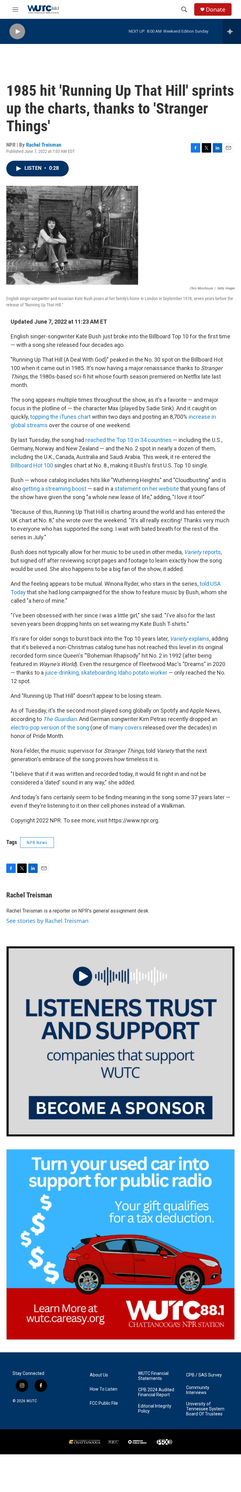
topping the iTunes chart (60, 416)
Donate (215, 9)
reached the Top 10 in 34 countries (128, 440)
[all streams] (231, 31)
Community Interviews (197, 1390)
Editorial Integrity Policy (154, 1409)
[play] (17, 31)
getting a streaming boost (54, 488)
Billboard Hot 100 (32, 465)
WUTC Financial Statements (153, 1376)
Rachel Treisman (43, 145)
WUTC (31, 1401)
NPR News (37, 842)
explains (189, 638)
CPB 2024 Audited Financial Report (156, 1392)
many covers (126, 727)
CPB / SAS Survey (204, 1375)
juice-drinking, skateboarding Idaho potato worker (106, 672)
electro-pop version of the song (50, 727)
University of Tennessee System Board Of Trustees (205, 1409)
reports (202, 552)
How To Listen (103, 1389)
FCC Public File (104, 1403)
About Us (99, 1375)
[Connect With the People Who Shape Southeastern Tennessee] (120, 1041)
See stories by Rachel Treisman (47, 920)
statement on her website (147, 488)
